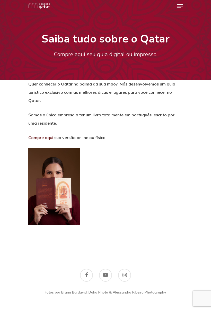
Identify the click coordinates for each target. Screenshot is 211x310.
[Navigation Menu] (180, 6)
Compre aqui (40, 137)
